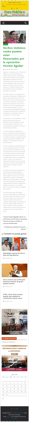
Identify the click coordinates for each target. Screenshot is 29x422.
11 (10, 385)
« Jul (3, 398)
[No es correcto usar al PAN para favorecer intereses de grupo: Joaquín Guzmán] (14, 264)
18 (10, 388)
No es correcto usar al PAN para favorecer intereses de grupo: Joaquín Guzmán (14, 282)
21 (21, 388)
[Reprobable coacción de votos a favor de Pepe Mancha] (14, 238)
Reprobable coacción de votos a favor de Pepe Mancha (14, 254)
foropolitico (14, 69)
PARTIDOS (5, 44)
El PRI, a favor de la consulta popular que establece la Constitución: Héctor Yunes (12, 296)
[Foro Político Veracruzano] (14, 11)
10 (6, 385)
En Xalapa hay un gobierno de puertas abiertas (15, 228)
